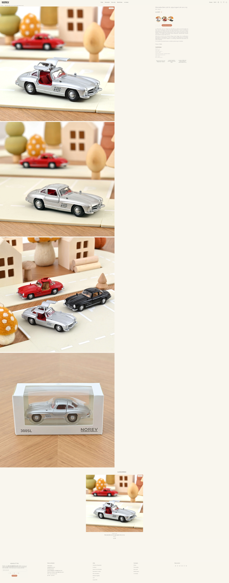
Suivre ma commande (97, 569)
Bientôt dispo (136, 571)
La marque (136, 573)
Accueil (1, 5)
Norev (160, 44)
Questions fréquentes (97, 565)
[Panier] (226, 2)
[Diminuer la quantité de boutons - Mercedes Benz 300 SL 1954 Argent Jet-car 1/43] (156, 25)
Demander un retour (97, 571)
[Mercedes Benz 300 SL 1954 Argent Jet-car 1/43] (114, 503)
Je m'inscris (14, 575)
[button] (102, 2)
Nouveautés (136, 567)
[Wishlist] (223, 2)
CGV (94, 577)
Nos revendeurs (96, 573)
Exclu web (136, 569)
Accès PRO (95, 579)
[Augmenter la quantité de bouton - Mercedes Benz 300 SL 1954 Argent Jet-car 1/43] (160, 25)
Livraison (94, 567)
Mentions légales (96, 575)
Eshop (135, 565)
